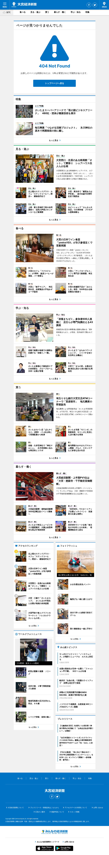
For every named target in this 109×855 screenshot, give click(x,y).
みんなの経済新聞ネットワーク (54, 832)
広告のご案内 (40, 812)
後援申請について (57, 812)
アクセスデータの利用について (76, 808)
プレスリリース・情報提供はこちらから (44, 808)
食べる (23, 12)
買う (47, 12)
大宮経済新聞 (24, 4)
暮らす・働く (60, 12)
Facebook (89, 5)
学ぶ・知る (76, 12)
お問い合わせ (98, 808)
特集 (87, 12)
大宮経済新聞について (16, 808)
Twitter (95, 5)
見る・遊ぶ (35, 12)
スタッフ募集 (74, 812)
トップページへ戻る (54, 83)
